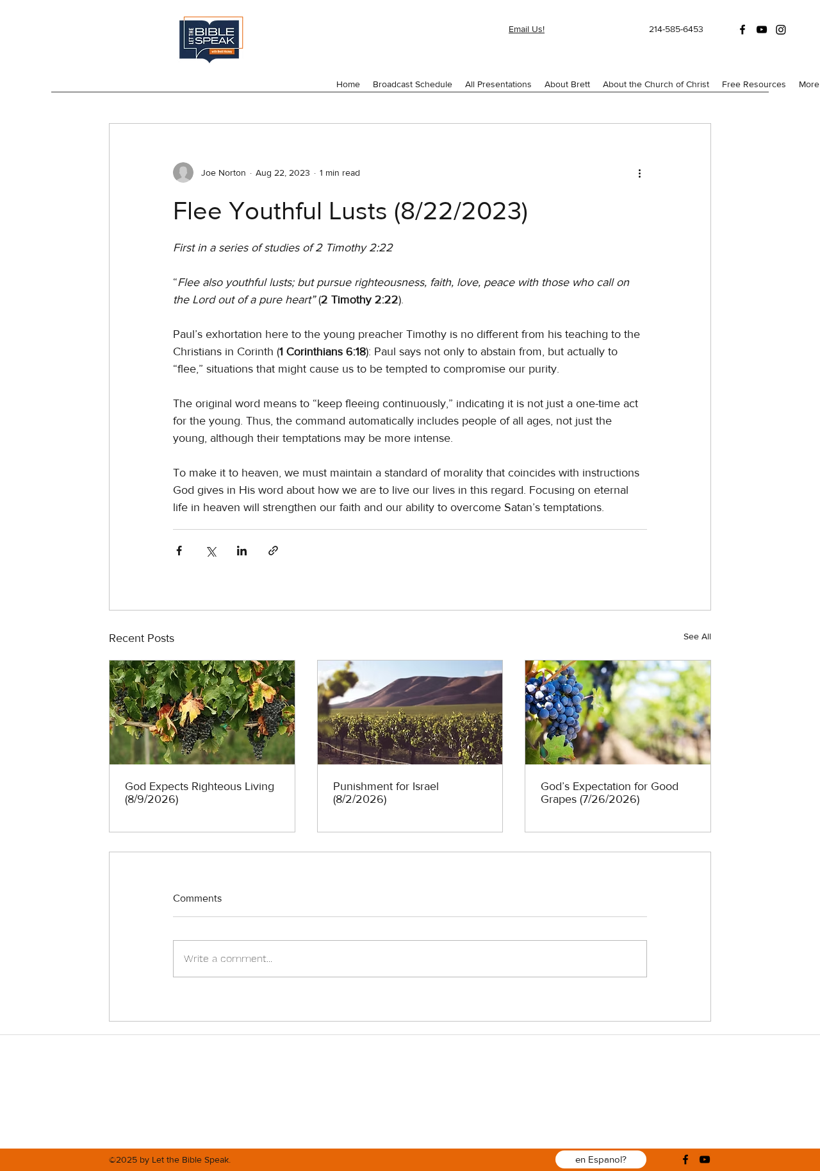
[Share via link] (273, 550)
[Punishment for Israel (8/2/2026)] (410, 712)
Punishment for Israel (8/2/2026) (386, 792)
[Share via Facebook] (179, 550)
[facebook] (742, 29)
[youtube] (761, 29)
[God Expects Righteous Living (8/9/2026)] (202, 712)
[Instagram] (781, 29)
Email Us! (527, 29)
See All (697, 636)
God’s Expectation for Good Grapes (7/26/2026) (609, 792)
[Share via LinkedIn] (242, 550)
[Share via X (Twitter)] (210, 550)
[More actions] (639, 172)
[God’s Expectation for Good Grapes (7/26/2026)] (617, 712)
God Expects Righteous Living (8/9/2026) (199, 792)
